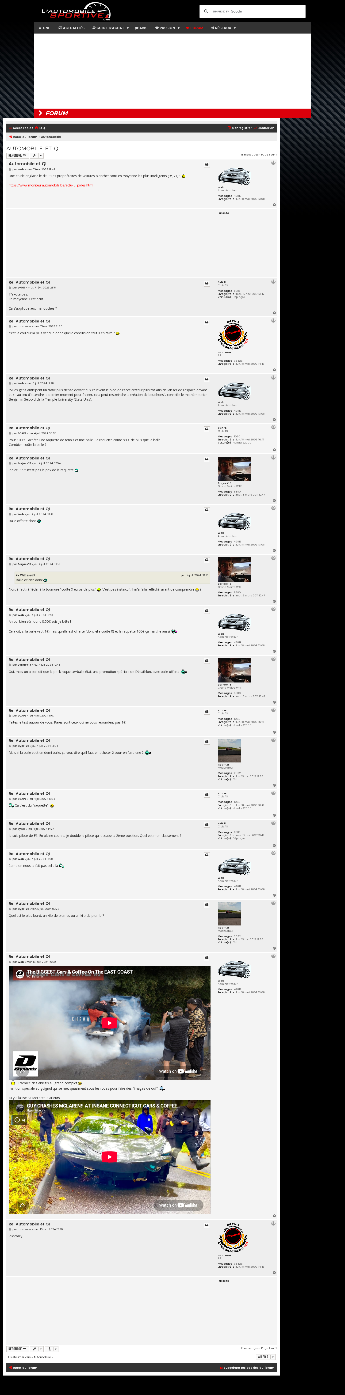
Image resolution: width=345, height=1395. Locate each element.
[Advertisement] (172, 71)
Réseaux (222, 28)
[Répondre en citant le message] (207, 164)
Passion (167, 28)
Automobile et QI (33, 148)
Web (221, 187)
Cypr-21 (223, 764)
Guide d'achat (110, 28)
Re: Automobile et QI (29, 282)
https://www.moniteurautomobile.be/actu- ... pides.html (51, 185)
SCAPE (222, 428)
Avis (142, 28)
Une (46, 28)
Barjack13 (224, 483)
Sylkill (222, 282)
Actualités (73, 28)
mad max (224, 352)
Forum (196, 28)
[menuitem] (39, 128)
